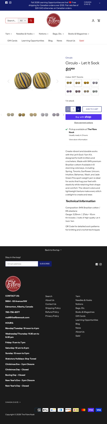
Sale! (78, 335)
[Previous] (11, 81)
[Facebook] (6, 2)
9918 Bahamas (77, 91)
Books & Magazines (85, 312)
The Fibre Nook (28, 414)
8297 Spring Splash (69, 83)
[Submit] (31, 20)
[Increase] (78, 109)
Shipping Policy (53, 308)
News (78, 328)
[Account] (93, 20)
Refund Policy (52, 312)
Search (48, 296)
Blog (78, 323)
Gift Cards (80, 316)
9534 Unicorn (95, 83)
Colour (68, 77)
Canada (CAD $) (87, 3)
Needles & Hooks (84, 300)
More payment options (83, 123)
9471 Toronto (77, 83)
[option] (33, 81)
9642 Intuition (69, 91)
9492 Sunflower (86, 83)
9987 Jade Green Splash (95, 91)
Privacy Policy (52, 316)
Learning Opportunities (87, 320)
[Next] (54, 81)
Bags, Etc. (80, 308)
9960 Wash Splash (86, 91)
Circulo (69, 57)
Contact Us (50, 304)
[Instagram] (10, 2)
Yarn (78, 296)
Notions (79, 304)
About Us (49, 300)
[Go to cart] (98, 20)
